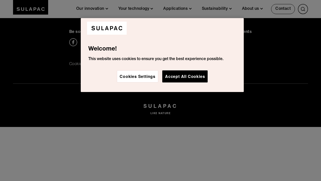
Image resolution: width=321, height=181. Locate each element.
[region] (162, 55)
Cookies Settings (137, 76)
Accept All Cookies (185, 76)
